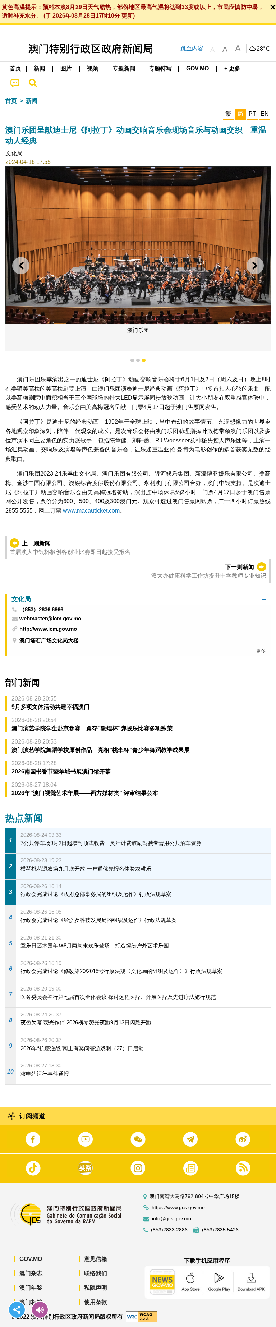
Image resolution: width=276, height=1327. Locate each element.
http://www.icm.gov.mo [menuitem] (48, 629)
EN (265, 114)
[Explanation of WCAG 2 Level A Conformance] (141, 1316)
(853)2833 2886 (169, 1229)
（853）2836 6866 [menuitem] (41, 609)
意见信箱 (95, 1259)
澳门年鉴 (30, 1288)
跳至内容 (191, 48)
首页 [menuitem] (15, 68)
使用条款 (95, 1302)
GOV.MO (30, 1259)
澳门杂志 (30, 1273)
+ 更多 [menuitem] (259, 651)
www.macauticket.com (91, 511)
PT (252, 114)
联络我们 (95, 1273)
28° (263, 49)
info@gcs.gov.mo (171, 1218)
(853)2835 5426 (220, 1229)
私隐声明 (95, 1288)
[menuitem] (40, 68)
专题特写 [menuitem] (160, 68)
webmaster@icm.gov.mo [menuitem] (50, 618)
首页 (11, 101)
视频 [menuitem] (92, 68)
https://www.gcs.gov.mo (178, 1207)
